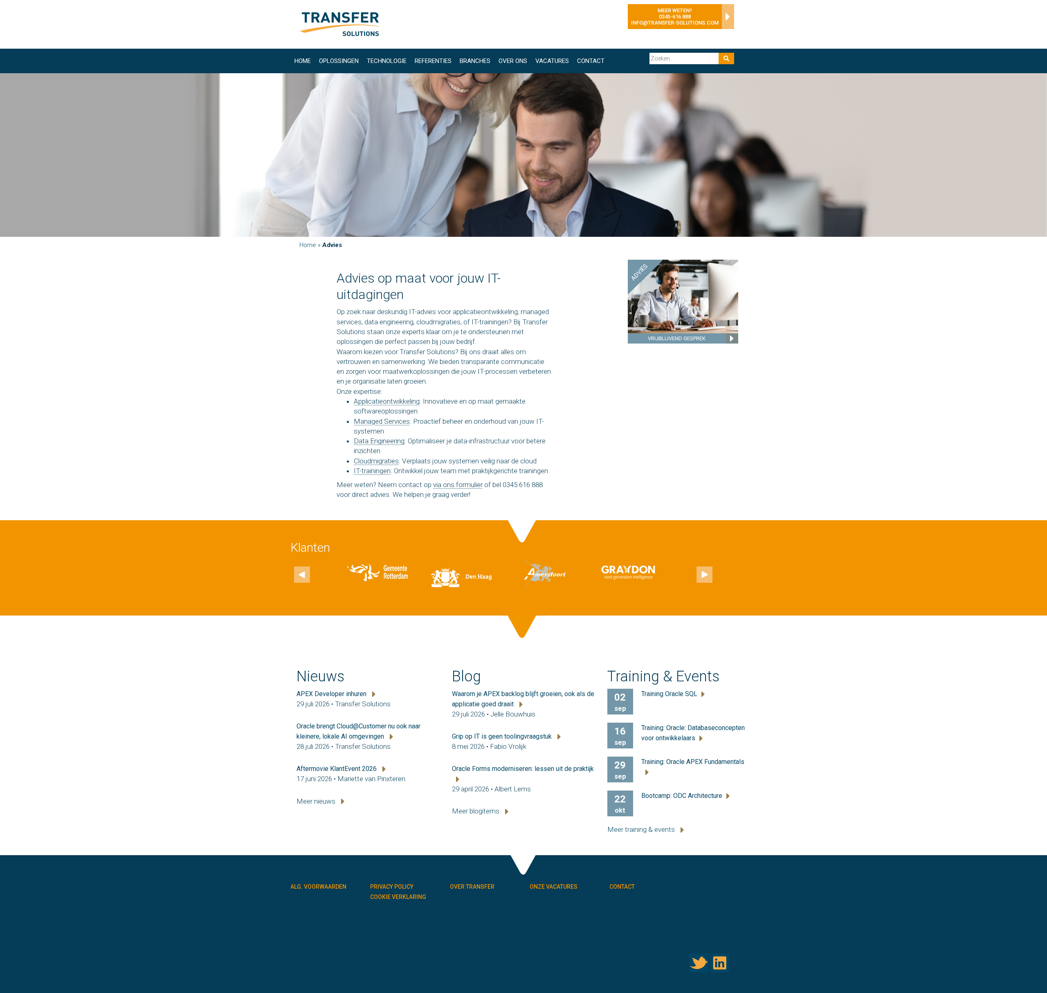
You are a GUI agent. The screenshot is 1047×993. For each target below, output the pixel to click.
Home (302, 61)
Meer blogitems (476, 811)
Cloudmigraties (376, 461)
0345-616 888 (675, 16)
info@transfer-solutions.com (675, 23)
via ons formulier (458, 485)
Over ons (513, 61)
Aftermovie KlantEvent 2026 (337, 769)
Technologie (387, 61)
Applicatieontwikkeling (387, 401)
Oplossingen (339, 61)
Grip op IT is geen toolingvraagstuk (502, 736)
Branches (475, 61)
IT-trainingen (372, 471)
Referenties (433, 61)
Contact (590, 61)
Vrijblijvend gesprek (676, 338)
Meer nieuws (317, 801)
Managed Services (382, 421)
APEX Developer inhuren (332, 694)
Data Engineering (379, 441)
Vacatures (552, 61)
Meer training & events (641, 829)
